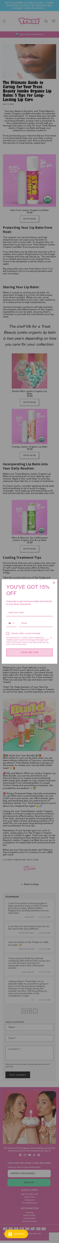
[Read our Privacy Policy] (51, 638)
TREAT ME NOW (29, 652)
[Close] (53, 582)
